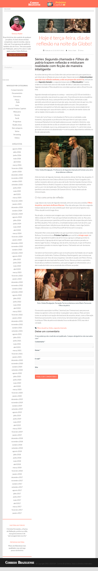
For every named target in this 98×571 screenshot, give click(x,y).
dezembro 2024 (17, 207)
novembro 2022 (17, 285)
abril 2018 (17, 464)
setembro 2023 (17, 253)
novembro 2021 (17, 324)
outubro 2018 (17, 445)
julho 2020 (17, 376)
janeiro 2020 (17, 396)
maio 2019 (17, 422)
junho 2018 (17, 458)
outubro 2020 (17, 367)
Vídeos (17, 138)
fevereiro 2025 (17, 201)
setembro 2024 (17, 214)
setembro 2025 (17, 185)
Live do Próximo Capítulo (17, 109)
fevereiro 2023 (17, 276)
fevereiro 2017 (17, 510)
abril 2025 (17, 194)
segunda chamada (60, 328)
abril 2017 (17, 503)
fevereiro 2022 (17, 315)
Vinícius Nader (72, 50)
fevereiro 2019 (17, 432)
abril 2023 (17, 269)
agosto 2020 (17, 373)
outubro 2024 (17, 211)
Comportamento (17, 90)
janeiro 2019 (17, 435)
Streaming (17, 135)
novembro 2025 (17, 178)
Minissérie (17, 112)
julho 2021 (17, 337)
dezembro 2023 (17, 243)
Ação (18, 102)
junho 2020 (17, 380)
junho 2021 (17, 341)
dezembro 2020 (17, 360)
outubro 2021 (17, 328)
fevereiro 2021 (17, 354)
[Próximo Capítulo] (57, 3)
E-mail (37, 359)
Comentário (40, 342)
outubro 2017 (17, 484)
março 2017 (17, 507)
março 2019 (17, 429)
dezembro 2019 (17, 399)
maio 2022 (17, 305)
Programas (17, 122)
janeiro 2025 (17, 204)
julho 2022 (17, 298)
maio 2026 (17, 159)
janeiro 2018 (17, 474)
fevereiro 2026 (17, 168)
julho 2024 (17, 220)
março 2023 (17, 272)
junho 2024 (17, 224)
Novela (17, 115)
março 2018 (17, 468)
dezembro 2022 (17, 282)
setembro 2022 (17, 292)
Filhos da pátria (42, 328)
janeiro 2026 (17, 172)
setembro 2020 (17, 370)
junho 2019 (17, 419)
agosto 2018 (17, 451)
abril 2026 (17, 162)
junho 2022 (17, 302)
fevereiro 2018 (17, 471)
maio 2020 (17, 383)
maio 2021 (17, 344)
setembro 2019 (17, 409)
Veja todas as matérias (17, 55)
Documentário (17, 93)
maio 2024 (17, 227)
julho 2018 (17, 455)
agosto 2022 (17, 295)
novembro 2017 (17, 481)
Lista (17, 105)
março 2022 (17, 311)
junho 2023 (17, 263)
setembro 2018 (17, 448)
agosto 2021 (17, 334)
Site (36, 367)
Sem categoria (17, 128)
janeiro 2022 (17, 318)
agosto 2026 (17, 149)
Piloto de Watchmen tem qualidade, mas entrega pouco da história (17, 548)
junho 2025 (17, 188)
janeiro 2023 (17, 279)
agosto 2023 (17, 256)
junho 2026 (17, 155)
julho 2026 (17, 152)
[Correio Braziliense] (35, 3)
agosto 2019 (17, 412)
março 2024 (17, 233)
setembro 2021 (17, 331)
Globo (51, 328)
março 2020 (17, 389)
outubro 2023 (17, 250)
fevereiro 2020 (17, 393)
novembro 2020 (17, 363)
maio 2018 (17, 461)
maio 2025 (17, 191)
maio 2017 (17, 500)
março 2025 (17, 198)
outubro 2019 (17, 406)
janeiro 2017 (17, 513)
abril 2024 (17, 230)
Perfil (17, 118)
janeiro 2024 (17, 240)
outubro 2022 (17, 289)
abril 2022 (17, 308)
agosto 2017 (17, 490)
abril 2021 (17, 347)
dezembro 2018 (17, 438)
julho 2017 (17, 494)
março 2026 (17, 165)
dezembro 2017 (17, 477)
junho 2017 (17, 497)
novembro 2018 (17, 442)
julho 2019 (17, 415)
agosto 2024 (17, 217)
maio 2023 (17, 266)
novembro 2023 (17, 246)
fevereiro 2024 (17, 237)
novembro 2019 (17, 402)
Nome (37, 350)
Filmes (17, 100)
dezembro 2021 (17, 321)
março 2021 (17, 350)
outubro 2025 (17, 181)
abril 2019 (17, 425)
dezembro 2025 (17, 175)
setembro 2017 (17, 487)
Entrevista (17, 96)
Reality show (17, 125)
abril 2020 (17, 386)
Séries (82, 50)
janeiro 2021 (17, 357)
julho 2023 (17, 259)
